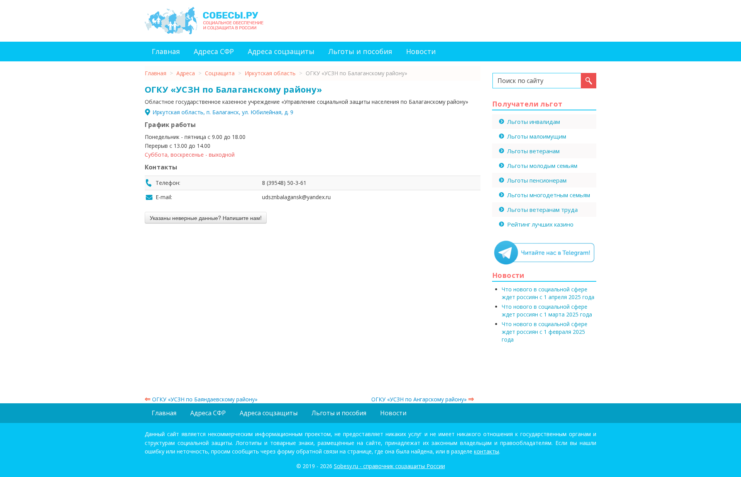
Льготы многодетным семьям (548, 195)
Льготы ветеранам (533, 151)
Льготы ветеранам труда (542, 209)
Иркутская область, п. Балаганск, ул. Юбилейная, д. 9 (222, 112)
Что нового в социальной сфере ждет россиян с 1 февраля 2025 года (544, 331)
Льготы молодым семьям (542, 165)
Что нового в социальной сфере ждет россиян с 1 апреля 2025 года (548, 293)
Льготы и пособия (360, 51)
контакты (486, 451)
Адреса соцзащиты (281, 51)
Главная (166, 51)
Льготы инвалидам (533, 121)
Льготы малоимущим (536, 136)
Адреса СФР (214, 51)
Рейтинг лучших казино (540, 224)
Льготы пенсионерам (537, 180)
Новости (421, 51)
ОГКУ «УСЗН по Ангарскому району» (422, 399)
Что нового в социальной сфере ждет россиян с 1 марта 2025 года (547, 310)
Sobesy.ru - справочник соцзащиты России (389, 466)
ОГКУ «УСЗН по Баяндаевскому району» (201, 399)
